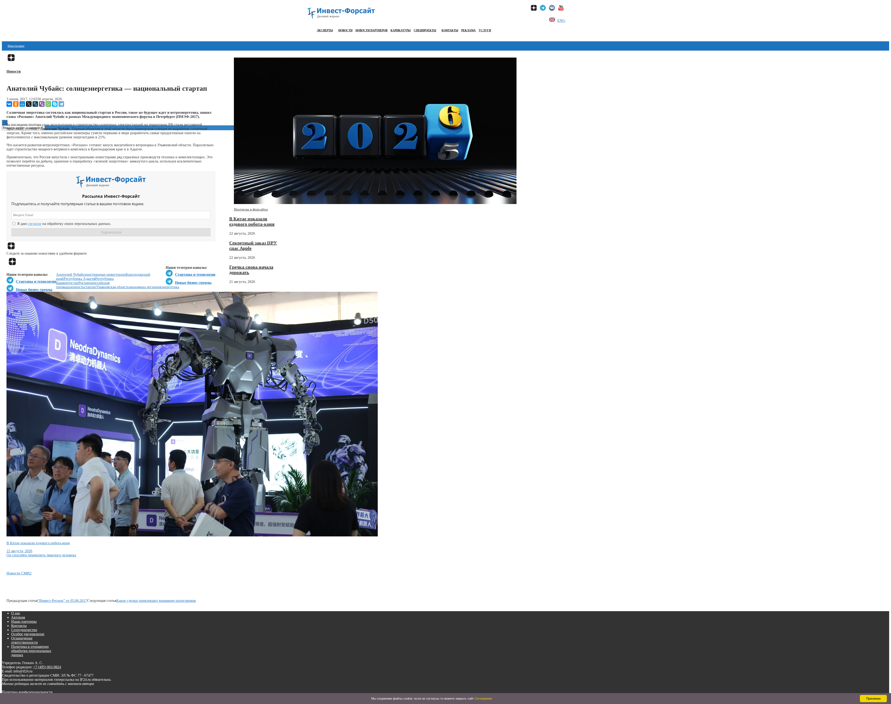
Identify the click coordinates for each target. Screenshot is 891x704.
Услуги (485, 30)
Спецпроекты (425, 30)
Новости (345, 30)
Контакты (450, 30)
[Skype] (55, 104)
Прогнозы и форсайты (251, 209)
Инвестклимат (16, 46)
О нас (15, 613)
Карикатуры (401, 30)
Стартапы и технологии (195, 274)
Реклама (468, 30)
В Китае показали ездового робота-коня (251, 221)
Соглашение (483, 698)
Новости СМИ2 (19, 573)
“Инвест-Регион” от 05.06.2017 (62, 601)
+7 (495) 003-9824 (47, 667)
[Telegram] (61, 104)
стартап (90, 287)
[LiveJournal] (35, 104)
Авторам (18, 617)
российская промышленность (83, 285)
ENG (561, 21)
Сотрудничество (24, 630)
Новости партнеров (371, 30)
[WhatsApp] (48, 104)
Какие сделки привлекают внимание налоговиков (156, 601)
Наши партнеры (24, 621)
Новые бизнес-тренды (193, 283)
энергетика (170, 287)
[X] (29, 104)
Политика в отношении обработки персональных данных (31, 651)
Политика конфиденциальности (27, 692)
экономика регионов (145, 287)
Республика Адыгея (79, 279)
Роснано (85, 283)
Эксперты (325, 30)
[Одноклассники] (16, 104)
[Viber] (42, 104)
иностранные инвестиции (105, 274)
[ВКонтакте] (9, 104)
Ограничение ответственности (24, 640)
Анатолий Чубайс (70, 274)
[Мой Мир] (22, 104)
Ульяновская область (112, 287)
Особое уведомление (27, 634)
